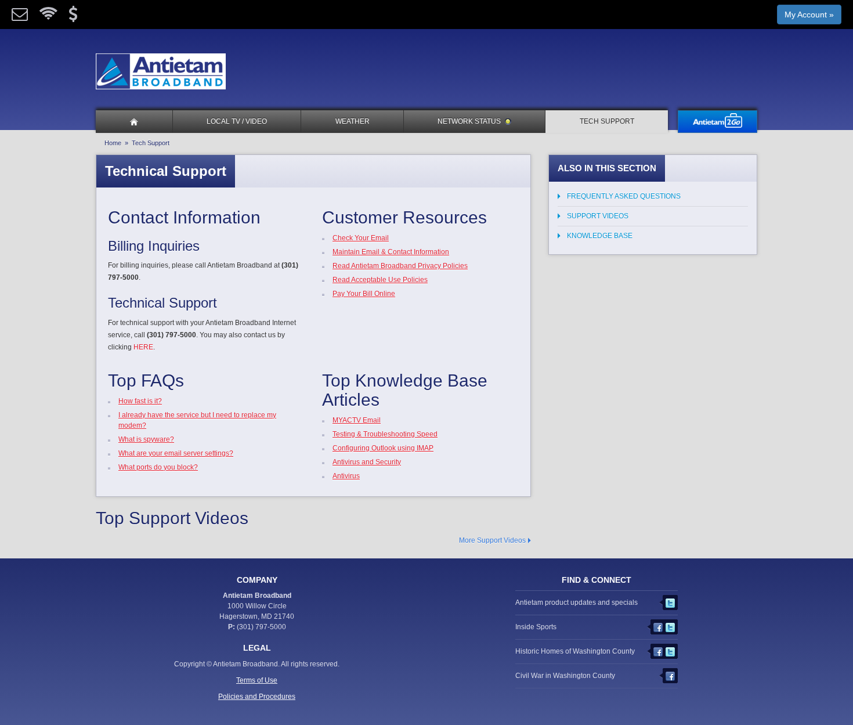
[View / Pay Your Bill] (73, 16)
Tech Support (607, 121)
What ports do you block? (158, 467)
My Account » (809, 14)
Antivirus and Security (366, 462)
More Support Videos (492, 540)
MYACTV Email (356, 420)
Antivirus (346, 476)
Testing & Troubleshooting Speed (385, 434)
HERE (143, 347)
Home (112, 142)
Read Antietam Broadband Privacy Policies (400, 266)
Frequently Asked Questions (624, 196)
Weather (352, 121)
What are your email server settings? (175, 453)
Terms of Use (256, 680)
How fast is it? (140, 401)
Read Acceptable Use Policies (380, 280)
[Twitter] (672, 600)
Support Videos (597, 216)
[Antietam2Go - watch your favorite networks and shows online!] (717, 121)
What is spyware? (146, 439)
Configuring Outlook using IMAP (382, 448)
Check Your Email (360, 238)
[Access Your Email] (20, 16)
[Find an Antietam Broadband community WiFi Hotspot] (48, 16)
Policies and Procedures (256, 696)
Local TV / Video (237, 121)
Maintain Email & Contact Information (390, 252)
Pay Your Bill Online (363, 294)
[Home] (134, 121)
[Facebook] (659, 625)
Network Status (469, 121)
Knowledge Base (599, 236)
